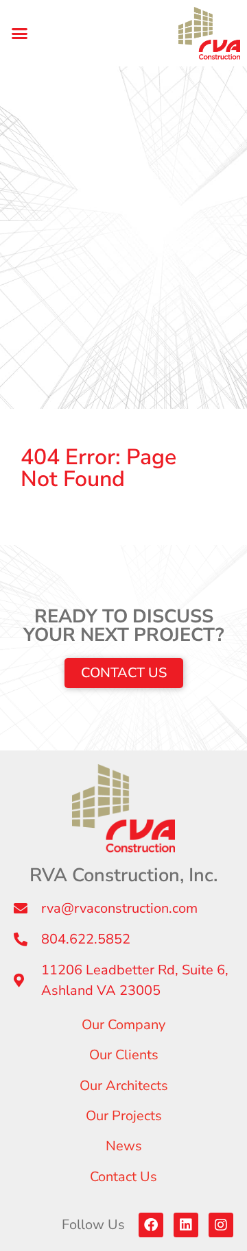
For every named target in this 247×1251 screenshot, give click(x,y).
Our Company (123, 1024)
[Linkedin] (186, 1225)
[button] (20, 34)
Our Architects (124, 1085)
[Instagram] (221, 1225)
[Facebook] (151, 1225)
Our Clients (123, 1055)
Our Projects (124, 1116)
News (124, 1146)
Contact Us (123, 1176)
